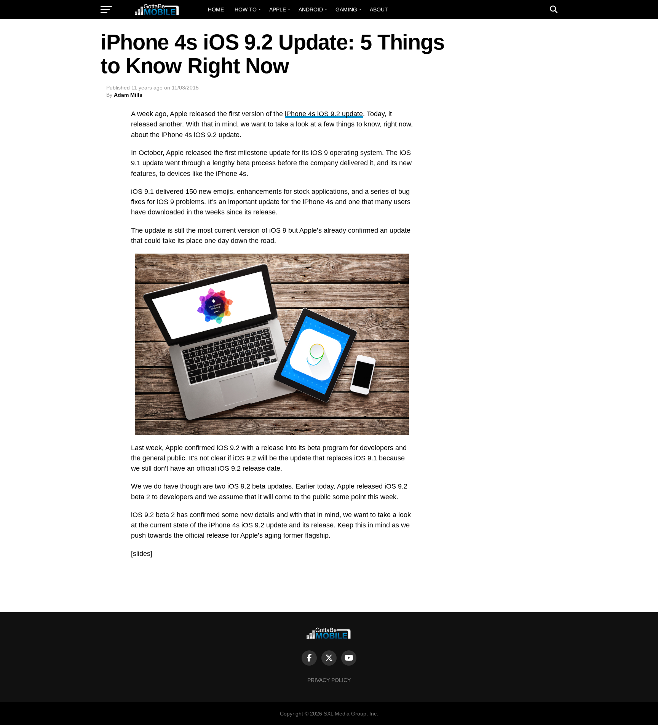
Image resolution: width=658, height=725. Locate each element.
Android (311, 9)
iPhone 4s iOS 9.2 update (324, 114)
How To (246, 9)
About (379, 9)
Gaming (346, 9)
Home (216, 9)
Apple (277, 9)
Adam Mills (128, 95)
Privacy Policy (329, 680)
